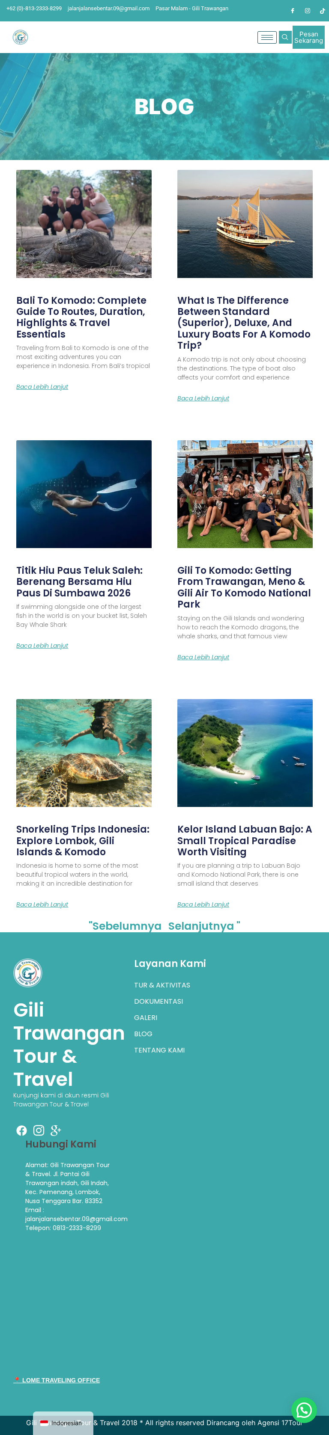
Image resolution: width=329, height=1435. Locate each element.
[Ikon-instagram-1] (39, 1130)
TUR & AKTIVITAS (162, 985)
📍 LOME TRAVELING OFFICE (56, 1380)
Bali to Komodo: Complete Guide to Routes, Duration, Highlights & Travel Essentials (81, 317)
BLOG (143, 1034)
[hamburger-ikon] (267, 37)
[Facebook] (292, 10)
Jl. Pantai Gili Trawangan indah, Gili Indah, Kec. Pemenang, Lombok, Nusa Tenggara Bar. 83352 (67, 1187)
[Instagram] (307, 10)
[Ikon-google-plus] (56, 1130)
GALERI (145, 1018)
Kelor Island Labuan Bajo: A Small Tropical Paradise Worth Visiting (244, 841)
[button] (285, 37)
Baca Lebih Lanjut (42, 387)
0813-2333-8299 (77, 1228)
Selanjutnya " (204, 926)
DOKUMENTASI (158, 1001)
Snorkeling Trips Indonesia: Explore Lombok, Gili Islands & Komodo (83, 841)
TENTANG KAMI (159, 1050)
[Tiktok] (322, 10)
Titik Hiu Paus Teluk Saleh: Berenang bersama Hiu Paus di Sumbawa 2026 (79, 582)
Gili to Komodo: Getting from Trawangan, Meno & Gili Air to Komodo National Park (244, 587)
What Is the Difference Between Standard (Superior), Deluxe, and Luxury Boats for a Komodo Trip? (244, 323)
